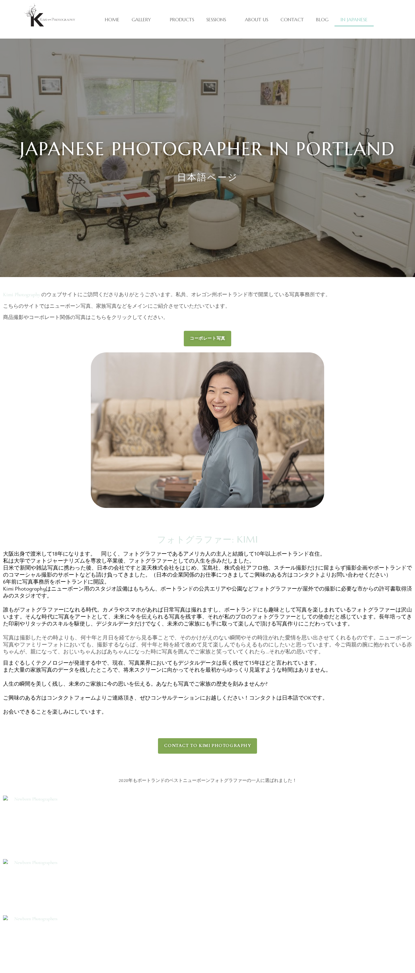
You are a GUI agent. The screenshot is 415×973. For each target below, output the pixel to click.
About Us (256, 19)
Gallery (141, 19)
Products (182, 19)
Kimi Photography (21, 294)
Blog (322, 19)
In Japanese (354, 19)
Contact (292, 19)
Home (112, 19)
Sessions (216, 19)
